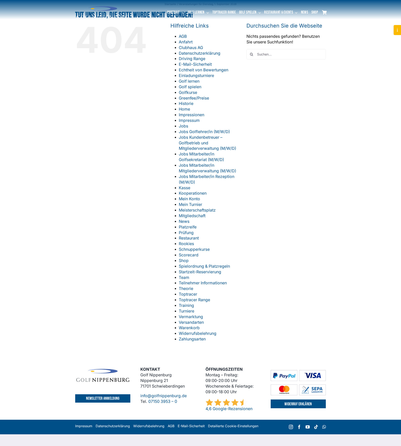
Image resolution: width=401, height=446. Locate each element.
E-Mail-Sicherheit (195, 64)
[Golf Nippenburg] (103, 6)
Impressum (189, 120)
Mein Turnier (190, 204)
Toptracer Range (194, 299)
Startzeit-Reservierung (200, 271)
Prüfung (186, 232)
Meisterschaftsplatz (197, 210)
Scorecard (188, 254)
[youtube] (308, 427)
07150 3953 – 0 (162, 401)
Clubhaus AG (191, 47)
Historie (186, 103)
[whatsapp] (324, 427)
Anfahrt (186, 41)
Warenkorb (189, 327)
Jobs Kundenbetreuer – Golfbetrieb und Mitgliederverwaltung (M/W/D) (207, 143)
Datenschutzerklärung (199, 53)
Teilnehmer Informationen (203, 282)
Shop (184, 260)
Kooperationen (193, 193)
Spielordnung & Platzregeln (204, 266)
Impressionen (191, 114)
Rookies (186, 243)
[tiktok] (316, 427)
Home (184, 109)
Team (184, 277)
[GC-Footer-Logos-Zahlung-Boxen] (298, 371)
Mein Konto (189, 198)
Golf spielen (190, 86)
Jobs (183, 126)
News (184, 221)
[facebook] (299, 427)
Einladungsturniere (196, 75)
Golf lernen (189, 81)
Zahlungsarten (192, 338)
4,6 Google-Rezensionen (229, 408)
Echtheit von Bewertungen (203, 69)
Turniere (186, 311)
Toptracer (188, 294)
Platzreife (188, 226)
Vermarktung (191, 316)
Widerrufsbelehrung (197, 333)
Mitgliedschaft (192, 215)
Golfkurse (188, 92)
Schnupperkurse (194, 249)
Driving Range (192, 58)
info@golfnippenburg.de (163, 395)
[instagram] (291, 427)
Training (186, 305)
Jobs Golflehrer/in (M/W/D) (204, 131)
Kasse (184, 187)
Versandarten (191, 322)
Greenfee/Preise (194, 98)
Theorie (186, 288)
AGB (183, 36)
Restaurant (189, 238)
